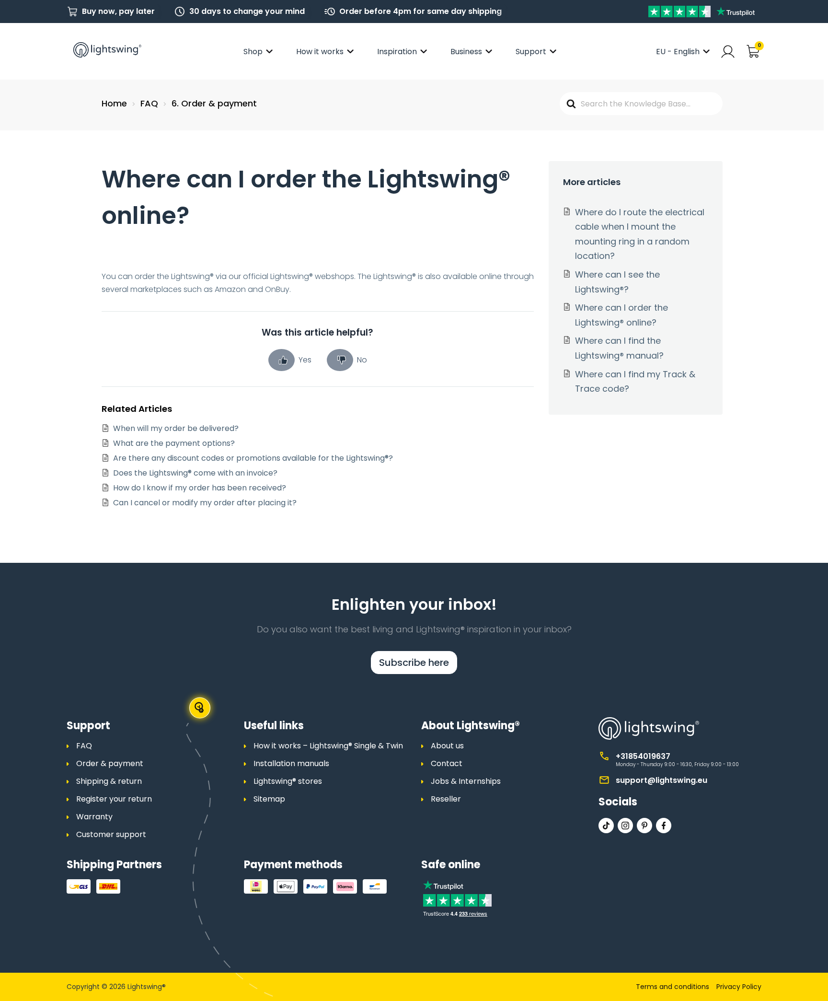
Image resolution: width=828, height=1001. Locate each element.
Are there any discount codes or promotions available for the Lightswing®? (253, 458)
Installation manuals (291, 763)
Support (531, 51)
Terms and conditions (672, 986)
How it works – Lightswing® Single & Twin (328, 745)
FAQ (84, 745)
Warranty (94, 816)
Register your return (114, 798)
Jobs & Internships (466, 781)
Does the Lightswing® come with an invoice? (195, 472)
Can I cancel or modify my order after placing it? (205, 502)
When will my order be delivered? (176, 428)
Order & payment (109, 763)
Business (466, 51)
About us (447, 745)
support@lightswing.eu (661, 780)
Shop (253, 51)
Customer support (111, 834)
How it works (320, 51)
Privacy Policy (738, 986)
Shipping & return (109, 781)
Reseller (446, 798)
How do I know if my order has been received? (199, 487)
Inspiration (397, 51)
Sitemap (269, 798)
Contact (446, 763)
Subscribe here (414, 662)
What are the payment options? (174, 443)
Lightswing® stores (287, 781)
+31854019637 (643, 756)
